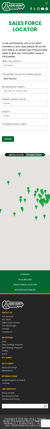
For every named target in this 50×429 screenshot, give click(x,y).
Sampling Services (10, 396)
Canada (6, 383)
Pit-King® (7, 357)
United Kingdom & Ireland (13, 380)
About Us (7, 312)
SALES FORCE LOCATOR (25, 285)
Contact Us (7, 332)
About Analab (8, 393)
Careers (5, 328)
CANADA (25, 274)
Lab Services (9, 389)
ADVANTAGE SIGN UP (25, 290)
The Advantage (9, 325)
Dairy (4, 341)
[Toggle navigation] (46, 3)
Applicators (7, 370)
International (34, 154)
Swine (4, 354)
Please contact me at (14, 99)
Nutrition (7, 337)
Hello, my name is (11, 61)
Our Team (6, 319)
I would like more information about (21, 74)
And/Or (6, 111)
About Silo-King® (9, 367)
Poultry (5, 350)
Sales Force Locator (11, 322)
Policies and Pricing (10, 399)
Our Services (7, 316)
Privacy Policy (26, 423)
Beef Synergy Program (12, 347)
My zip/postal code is (13, 86)
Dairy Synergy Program (12, 344)
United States (16, 154)
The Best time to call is (14, 124)
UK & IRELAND (25, 280)
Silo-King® (8, 363)
